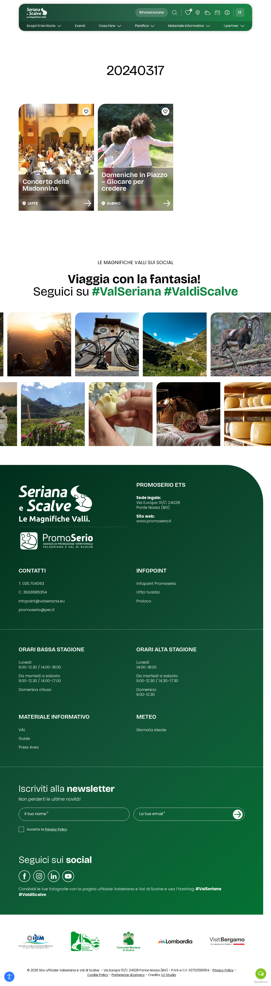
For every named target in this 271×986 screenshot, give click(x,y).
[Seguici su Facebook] (24, 876)
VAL (22, 730)
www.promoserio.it (153, 521)
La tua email (151, 813)
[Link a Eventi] (217, 13)
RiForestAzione (151, 12)
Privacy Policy (56, 829)
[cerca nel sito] (174, 13)
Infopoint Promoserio (156, 583)
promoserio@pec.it (37, 609)
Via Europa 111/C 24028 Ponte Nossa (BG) (158, 505)
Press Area (29, 747)
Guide (24, 738)
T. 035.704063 (31, 583)
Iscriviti (238, 814)
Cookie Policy (97, 975)
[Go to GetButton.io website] (261, 981)
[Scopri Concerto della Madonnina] (87, 203)
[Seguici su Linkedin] (53, 876)
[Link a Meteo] (207, 13)
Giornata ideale (151, 730)
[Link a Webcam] (197, 13)
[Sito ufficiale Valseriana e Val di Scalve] (37, 12)
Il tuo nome (35, 813)
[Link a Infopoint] (227, 13)
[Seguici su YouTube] (68, 876)
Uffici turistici (148, 592)
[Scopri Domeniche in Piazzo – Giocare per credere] (166, 203)
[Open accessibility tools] (9, 977)
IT (240, 12)
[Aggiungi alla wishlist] (86, 111)
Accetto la (47, 829)
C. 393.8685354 (33, 592)
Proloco (143, 601)
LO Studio (168, 975)
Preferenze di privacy (128, 975)
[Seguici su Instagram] (39, 876)
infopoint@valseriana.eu (42, 601)
